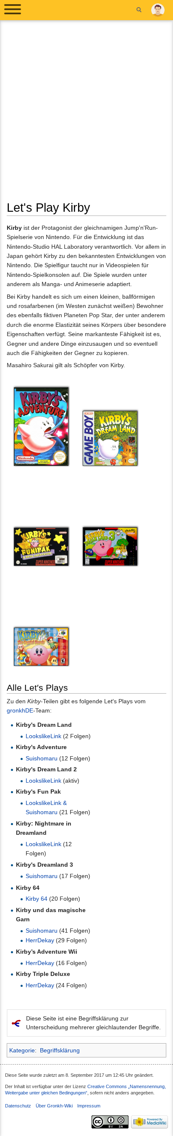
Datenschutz (18, 1105)
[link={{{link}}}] (41, 426)
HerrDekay (40, 940)
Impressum (88, 1105)
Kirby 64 (36, 898)
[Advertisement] (86, 113)
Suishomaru (42, 758)
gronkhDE (20, 710)
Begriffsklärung (60, 1050)
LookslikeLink (43, 736)
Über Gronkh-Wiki (54, 1105)
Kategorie (22, 1050)
